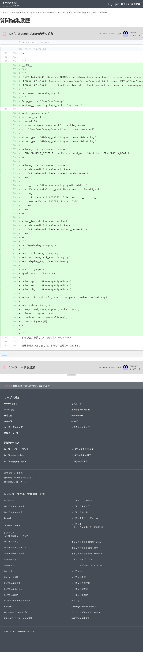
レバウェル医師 (11, 595)
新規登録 (135, 4)
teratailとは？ (11, 404)
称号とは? (9, 415)
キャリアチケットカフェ (15, 548)
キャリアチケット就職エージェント (88, 542)
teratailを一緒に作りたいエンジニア (31, 386)
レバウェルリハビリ (13, 589)
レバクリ (8, 571)
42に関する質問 (18, 12)
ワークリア (9, 565)
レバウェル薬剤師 (80, 595)
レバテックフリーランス (16, 449)
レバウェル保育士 (12, 583)
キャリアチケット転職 (14, 553)
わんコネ (76, 601)
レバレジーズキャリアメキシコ (86, 612)
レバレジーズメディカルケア (17, 601)
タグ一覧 (8, 421)
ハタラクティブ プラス (82, 559)
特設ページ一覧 (11, 433)
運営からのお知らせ (81, 409)
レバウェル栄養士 (80, 589)
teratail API (77, 415)
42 (4, 354)
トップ (5, 12)
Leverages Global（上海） (16, 612)
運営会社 (8, 473)
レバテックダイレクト (15, 461)
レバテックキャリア (81, 455)
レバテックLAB (79, 461)
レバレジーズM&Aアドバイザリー (87, 565)
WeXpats (8, 606)
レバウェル (77, 571)
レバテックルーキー (14, 455)
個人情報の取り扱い (23, 477)
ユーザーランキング (13, 427)
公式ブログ (77, 404)
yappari (133, 32)
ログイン (125, 4)
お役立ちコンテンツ (81, 427)
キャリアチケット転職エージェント (88, 553)
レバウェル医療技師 (81, 583)
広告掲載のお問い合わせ (15, 482)
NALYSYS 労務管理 (80, 618)
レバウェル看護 (79, 577)
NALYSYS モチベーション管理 (18, 618)
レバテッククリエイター (84, 449)
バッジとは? (10, 409)
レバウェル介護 (11, 577)
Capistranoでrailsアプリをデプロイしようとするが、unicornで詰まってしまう (62, 12)
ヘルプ (75, 421)
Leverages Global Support (84, 606)
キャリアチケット (12, 542)
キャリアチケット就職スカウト (86, 548)
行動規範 (8, 477)
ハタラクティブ (11, 559)
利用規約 (18, 473)
